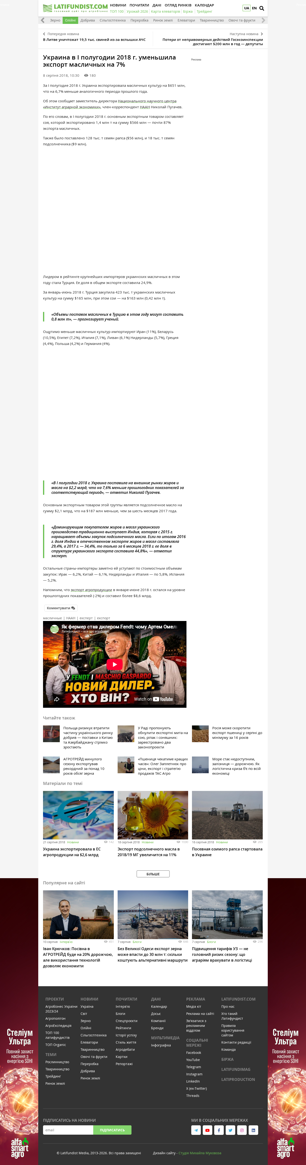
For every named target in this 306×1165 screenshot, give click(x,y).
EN (254, 8)
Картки (121, 1056)
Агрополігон (55, 1018)
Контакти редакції (236, 1042)
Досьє (156, 1013)
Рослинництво (57, 1062)
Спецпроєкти (126, 1020)
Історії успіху (126, 1035)
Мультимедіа (165, 1037)
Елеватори (186, 20)
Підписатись (112, 1130)
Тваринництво (212, 20)
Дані (156, 999)
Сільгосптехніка (113, 20)
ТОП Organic (55, 1044)
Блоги (137, 942)
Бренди (157, 1028)
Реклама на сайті (200, 1013)
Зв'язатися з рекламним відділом (196, 1025)
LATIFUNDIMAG (236, 1069)
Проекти (54, 999)
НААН (145, 106)
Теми (50, 1054)
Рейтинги (123, 1028)
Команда (228, 1049)
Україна (87, 1006)
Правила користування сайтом (232, 1030)
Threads (192, 1095)
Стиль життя (126, 1042)
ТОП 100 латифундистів (57, 1035)
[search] (262, 8)
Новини (73, 842)
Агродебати (125, 1049)
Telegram (193, 1067)
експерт (86, 618)
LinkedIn (193, 1081)
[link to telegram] (196, 1130)
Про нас (228, 1006)
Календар (159, 1006)
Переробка (139, 20)
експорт (103, 618)
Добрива (88, 20)
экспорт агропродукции (91, 589)
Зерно (55, 20)
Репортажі (124, 1064)
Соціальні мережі (197, 1043)
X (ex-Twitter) (196, 1088)
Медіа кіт (193, 1006)
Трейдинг (53, 1076)
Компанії (158, 1020)
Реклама (195, 999)
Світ (84, 1013)
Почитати (126, 999)
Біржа (227, 1059)
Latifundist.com (238, 999)
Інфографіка (161, 1045)
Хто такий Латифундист (232, 1016)
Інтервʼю (66, 942)
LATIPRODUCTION (238, 1079)
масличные (52, 618)
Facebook (193, 1052)
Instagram (194, 1074)
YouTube (193, 1059)
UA (246, 8)
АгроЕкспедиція (58, 1025)
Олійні (70, 20)
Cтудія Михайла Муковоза (200, 1153)
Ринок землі (163, 20)
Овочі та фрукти (242, 20)
